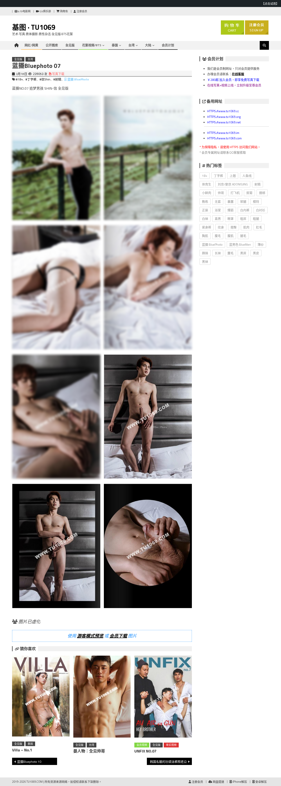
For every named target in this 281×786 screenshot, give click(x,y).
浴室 (218, 210)
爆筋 (230, 210)
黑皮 (256, 253)
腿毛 (243, 235)
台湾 (131, 45)
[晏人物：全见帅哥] (102, 697)
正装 (205, 210)
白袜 (205, 218)
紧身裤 (206, 227)
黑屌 (243, 253)
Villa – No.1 (22, 750)
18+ (204, 175)
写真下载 (57, 73)
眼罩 (230, 218)
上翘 (233, 175)
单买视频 (171, 745)
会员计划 (168, 45)
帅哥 (221, 192)
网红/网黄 (31, 45)
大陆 (148, 45)
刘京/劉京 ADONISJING (233, 184)
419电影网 (24, 11)
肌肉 (246, 227)
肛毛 (259, 227)
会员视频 (142, 745)
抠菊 (249, 192)
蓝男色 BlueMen (240, 244)
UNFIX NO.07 (145, 751)
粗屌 (243, 218)
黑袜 (205, 261)
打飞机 (235, 192)
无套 (218, 201)
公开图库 (52, 45)
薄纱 (261, 244)
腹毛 (218, 235)
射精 (257, 184)
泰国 (115, 45)
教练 (205, 201)
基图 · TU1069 (33, 27)
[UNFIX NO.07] (163, 697)
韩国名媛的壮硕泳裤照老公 (168, 761)
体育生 (206, 184)
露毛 (230, 253)
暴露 (230, 201)
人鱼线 (247, 175)
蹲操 (205, 253)
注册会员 (81, 11)
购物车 (63, 11)
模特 (256, 201)
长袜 (218, 253)
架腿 (243, 201)
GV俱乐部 (45, 11)
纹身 (221, 227)
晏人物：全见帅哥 (89, 751)
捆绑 (262, 192)
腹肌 (230, 235)
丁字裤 (218, 175)
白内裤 (244, 210)
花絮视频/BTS (91, 45)
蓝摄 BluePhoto (78, 79)
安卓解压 (261, 781)
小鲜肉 (206, 192)
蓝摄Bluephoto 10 (29, 761)
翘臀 (234, 227)
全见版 (70, 45)
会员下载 (118, 635)
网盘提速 (218, 781)
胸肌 (205, 235)
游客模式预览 (90, 635)
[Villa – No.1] (41, 697)
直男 (218, 218)
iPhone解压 (239, 781)
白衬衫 (260, 210)
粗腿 (256, 218)
